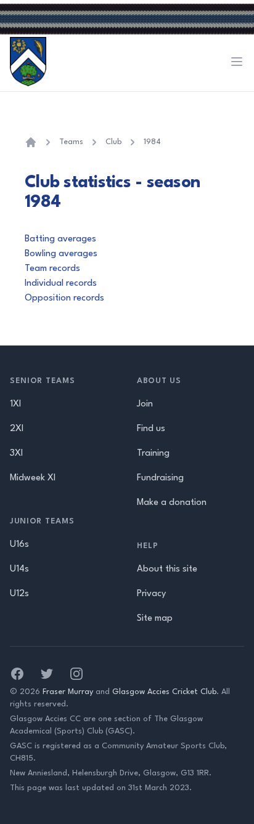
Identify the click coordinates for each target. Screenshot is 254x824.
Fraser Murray (68, 692)
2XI (16, 429)
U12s (19, 594)
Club (113, 142)
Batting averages (60, 239)
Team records (52, 268)
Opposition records (64, 298)
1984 (152, 142)
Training (153, 453)
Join (145, 404)
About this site (167, 569)
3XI (16, 453)
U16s (19, 544)
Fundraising (160, 478)
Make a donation (172, 502)
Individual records (61, 283)
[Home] (31, 142)
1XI (15, 404)
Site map (155, 618)
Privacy (151, 594)
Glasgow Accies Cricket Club (164, 692)
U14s (19, 569)
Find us (151, 429)
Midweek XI (32, 478)
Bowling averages (61, 254)
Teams (71, 142)
